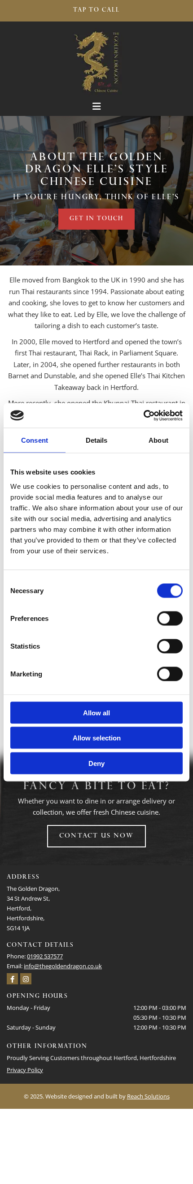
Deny (96, 763)
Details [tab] (97, 440)
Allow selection (97, 738)
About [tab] (158, 440)
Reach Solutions (148, 1096)
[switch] (170, 618)
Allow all (96, 712)
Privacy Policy (25, 1070)
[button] (96, 10)
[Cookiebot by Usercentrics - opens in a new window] (143, 415)
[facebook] (12, 978)
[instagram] (25, 978)
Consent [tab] (34, 440)
